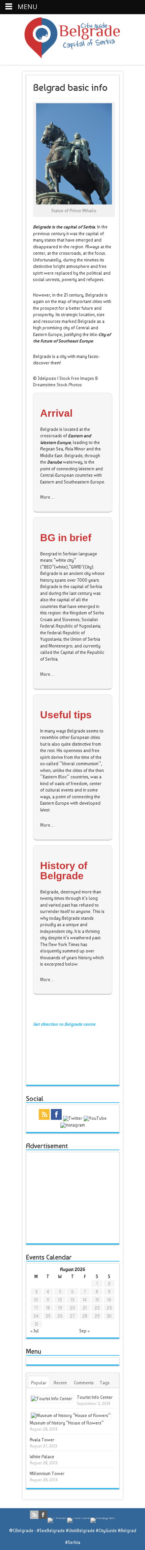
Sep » (84, 1330)
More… (47, 497)
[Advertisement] (78, 1198)
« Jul (34, 1330)
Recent (60, 1382)
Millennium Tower (47, 1473)
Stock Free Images (76, 378)
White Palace (42, 1456)
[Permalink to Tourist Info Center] (51, 1398)
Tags (105, 1382)
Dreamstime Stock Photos (57, 384)
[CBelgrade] (72, 55)
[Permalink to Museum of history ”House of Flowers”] (70, 1415)
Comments (84, 1382)
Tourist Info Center (95, 1397)
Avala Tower (42, 1439)
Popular (39, 1382)
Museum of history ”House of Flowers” (67, 1423)
